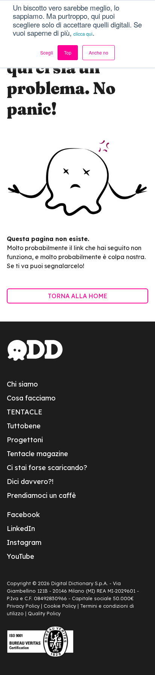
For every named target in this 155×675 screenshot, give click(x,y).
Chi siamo (22, 384)
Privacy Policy (23, 606)
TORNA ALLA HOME (77, 296)
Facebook (23, 514)
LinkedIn (21, 528)
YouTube (20, 556)
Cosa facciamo (31, 398)
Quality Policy (44, 613)
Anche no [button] (98, 52)
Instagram (24, 542)
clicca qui (83, 33)
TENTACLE (24, 412)
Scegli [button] (46, 52)
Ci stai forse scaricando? (47, 467)
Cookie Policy (60, 606)
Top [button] (67, 52)
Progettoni (25, 439)
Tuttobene (24, 426)
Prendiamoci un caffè (41, 495)
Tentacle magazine (37, 453)
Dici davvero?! (30, 481)
